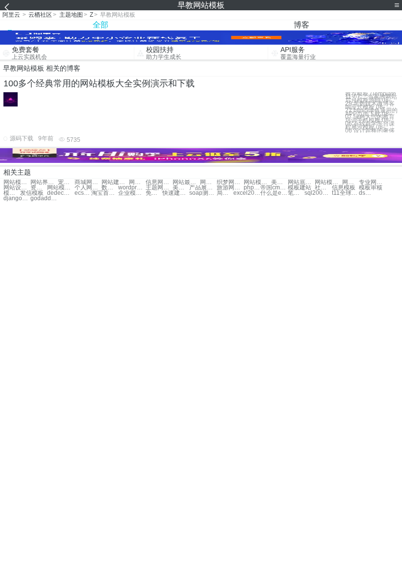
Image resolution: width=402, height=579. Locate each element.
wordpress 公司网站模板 (131, 187)
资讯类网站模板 (38, 187)
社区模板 (323, 187)
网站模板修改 (257, 182)
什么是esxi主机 (273, 193)
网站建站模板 (114, 182)
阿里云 (11, 14)
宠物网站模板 (66, 182)
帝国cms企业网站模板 (273, 187)
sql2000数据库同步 (317, 193)
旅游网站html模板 (230, 187)
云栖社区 (40, 14)
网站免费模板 (208, 182)
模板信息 (11, 193)
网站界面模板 (43, 182)
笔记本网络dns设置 (296, 193)
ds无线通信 (367, 193)
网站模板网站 (16, 182)
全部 (100, 25)
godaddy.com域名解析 (43, 198)
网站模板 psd (328, 182)
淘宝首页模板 (104, 193)
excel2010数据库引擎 (246, 193)
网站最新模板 (186, 182)
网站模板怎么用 (60, 187)
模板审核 (370, 187)
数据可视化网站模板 (109, 187)
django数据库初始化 (16, 198)
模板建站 (299, 187)
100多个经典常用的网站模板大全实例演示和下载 (99, 83)
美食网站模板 (279, 182)
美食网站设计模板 (181, 187)
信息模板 (343, 187)
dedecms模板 (60, 193)
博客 (301, 25)
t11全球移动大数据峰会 (345, 193)
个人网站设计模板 (88, 187)
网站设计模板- (16, 187)
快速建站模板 (175, 193)
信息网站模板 (159, 182)
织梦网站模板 (230, 182)
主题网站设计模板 (159, 187)
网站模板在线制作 (350, 182)
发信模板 (32, 193)
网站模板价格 (137, 182)
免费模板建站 (154, 193)
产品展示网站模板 (202, 187)
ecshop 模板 (83, 193)
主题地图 (71, 14)
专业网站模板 (372, 182)
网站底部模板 (301, 182)
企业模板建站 (131, 193)
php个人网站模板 (252, 187)
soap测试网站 (202, 193)
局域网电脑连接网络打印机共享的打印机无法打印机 (225, 193)
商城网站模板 (88, 182)
